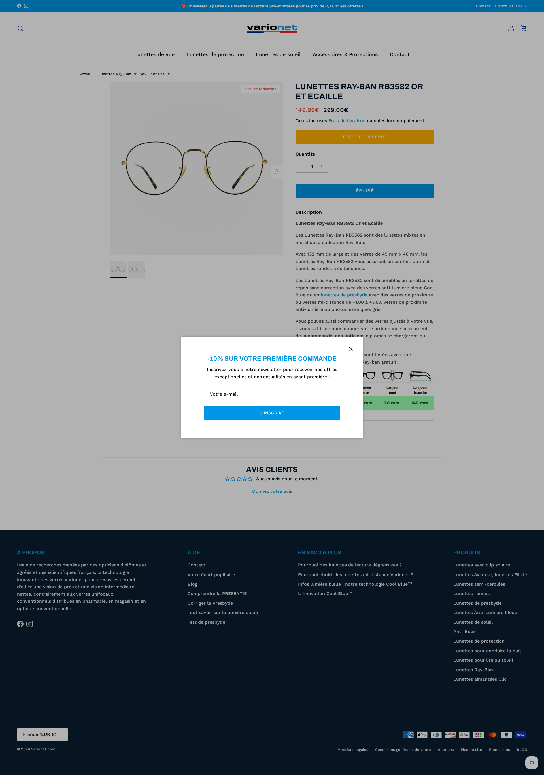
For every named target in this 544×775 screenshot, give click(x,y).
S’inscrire (272, 413)
